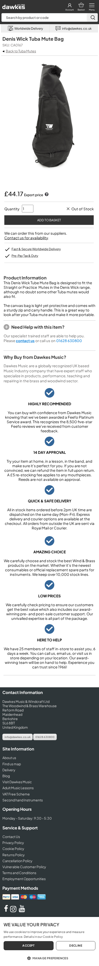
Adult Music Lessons (18, 788)
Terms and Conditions (19, 873)
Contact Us (11, 836)
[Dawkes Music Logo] (13, 5)
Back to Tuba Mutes (21, 51)
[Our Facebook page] (6, 911)
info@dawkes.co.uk (18, 736)
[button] (49, 957)
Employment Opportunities (24, 879)
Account (69, 9)
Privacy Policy (13, 842)
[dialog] (49, 941)
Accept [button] (28, 945)
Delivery (8, 770)
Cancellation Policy (17, 861)
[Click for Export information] (46, 195)
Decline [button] (75, 945)
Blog (6, 776)
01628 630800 (69, 340)
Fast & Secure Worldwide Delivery (36, 249)
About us (9, 757)
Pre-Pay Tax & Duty (25, 256)
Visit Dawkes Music (17, 782)
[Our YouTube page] (21, 911)
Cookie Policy (13, 848)
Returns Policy (13, 855)
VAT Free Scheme (16, 794)
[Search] (92, 17)
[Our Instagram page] (14, 911)
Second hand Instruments (22, 800)
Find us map (11, 764)
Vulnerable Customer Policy (24, 867)
